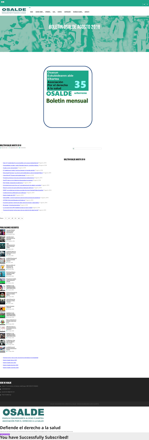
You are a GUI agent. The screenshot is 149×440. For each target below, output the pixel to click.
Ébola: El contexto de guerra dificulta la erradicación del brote (18, 187)
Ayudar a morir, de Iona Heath (10, 168)
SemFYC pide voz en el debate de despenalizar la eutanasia (18, 180)
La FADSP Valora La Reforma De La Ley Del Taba (11, 253)
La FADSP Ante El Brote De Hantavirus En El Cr (11, 348)
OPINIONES (47, 12)
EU (2, 1)
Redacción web (4, 147)
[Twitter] (144, 4)
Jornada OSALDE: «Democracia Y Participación (10, 231)
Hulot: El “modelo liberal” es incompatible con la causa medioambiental (20, 163)
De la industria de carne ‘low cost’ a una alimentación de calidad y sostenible (22, 185)
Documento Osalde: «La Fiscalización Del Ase (11, 280)
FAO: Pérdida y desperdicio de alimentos (13, 182)
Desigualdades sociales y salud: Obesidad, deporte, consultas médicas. (21, 165)
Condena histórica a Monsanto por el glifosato (14, 192)
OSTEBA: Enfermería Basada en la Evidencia (14, 200)
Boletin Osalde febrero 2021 (10, 360)
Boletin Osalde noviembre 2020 (11, 367)
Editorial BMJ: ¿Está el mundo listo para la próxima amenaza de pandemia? (21, 197)
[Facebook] (147, 4)
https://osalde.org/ (6, 394)
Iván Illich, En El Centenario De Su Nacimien (10, 238)
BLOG (54, 12)
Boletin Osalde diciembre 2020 (10, 365)
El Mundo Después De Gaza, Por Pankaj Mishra (11, 294)
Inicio (31, 12)
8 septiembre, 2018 (14, 147)
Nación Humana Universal (10, 307)
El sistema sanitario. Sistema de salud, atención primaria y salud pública (21, 202)
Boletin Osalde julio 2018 (9, 195)
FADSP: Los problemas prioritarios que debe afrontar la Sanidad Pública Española (23, 190)
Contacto (87, 12)
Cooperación (67, 12)
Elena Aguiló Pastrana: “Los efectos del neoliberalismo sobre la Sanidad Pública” (23, 172)
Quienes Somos (39, 12)
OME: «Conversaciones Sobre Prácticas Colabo (10, 245)
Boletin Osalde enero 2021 (9, 362)
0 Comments (23, 147)
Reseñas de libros (77, 12)
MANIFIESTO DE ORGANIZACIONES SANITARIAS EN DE (11, 287)
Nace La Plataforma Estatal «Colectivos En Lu (11, 321)
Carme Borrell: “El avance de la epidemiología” (14, 175)
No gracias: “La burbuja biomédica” (11, 205)
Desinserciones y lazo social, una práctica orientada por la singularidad (20, 357)
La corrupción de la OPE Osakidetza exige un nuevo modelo (17, 207)
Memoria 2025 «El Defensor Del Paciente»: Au (10, 266)
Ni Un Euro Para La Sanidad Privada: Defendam (10, 273)
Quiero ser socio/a (5, 434)
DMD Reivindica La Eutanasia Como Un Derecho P (11, 328)
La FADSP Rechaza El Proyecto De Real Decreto (11, 259)
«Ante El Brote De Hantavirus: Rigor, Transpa (10, 300)
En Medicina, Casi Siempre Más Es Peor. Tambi (10, 341)
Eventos (60, 12)
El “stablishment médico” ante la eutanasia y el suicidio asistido (19, 170)
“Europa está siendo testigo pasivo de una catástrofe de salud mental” (20, 210)
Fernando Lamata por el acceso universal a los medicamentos (18, 177)
